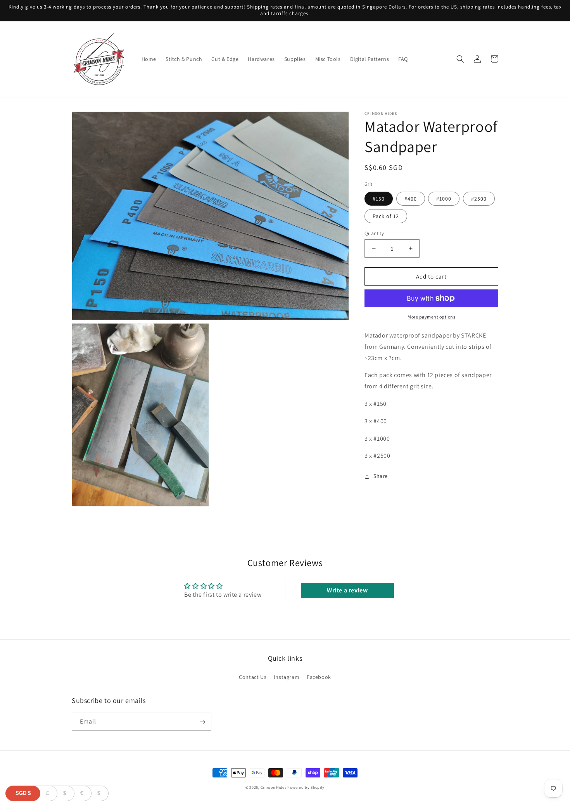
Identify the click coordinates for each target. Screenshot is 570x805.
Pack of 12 (386, 215)
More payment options (431, 317)
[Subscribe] (202, 722)
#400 (410, 198)
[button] (460, 59)
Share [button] (380, 476)
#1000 (443, 198)
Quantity (374, 233)
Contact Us (252, 676)
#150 (379, 198)
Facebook (319, 676)
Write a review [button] (347, 590)
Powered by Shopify (306, 787)
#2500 (479, 198)
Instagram (286, 676)
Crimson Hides (274, 787)
